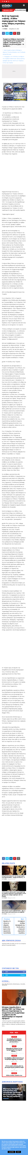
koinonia (14, 1036)
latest (14, 1046)
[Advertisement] (14, 651)
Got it (18, 1151)
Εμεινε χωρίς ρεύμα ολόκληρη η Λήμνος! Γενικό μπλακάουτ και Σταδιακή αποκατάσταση (14, 52)
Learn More (11, 1151)
